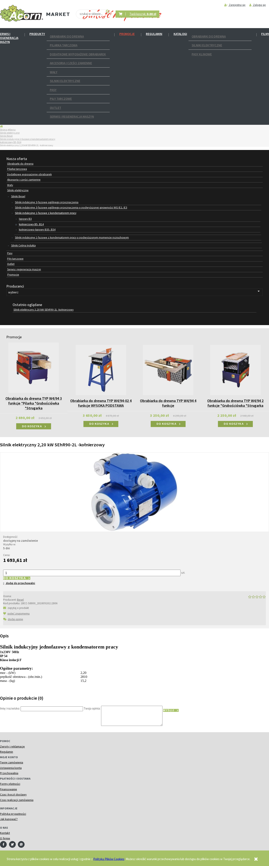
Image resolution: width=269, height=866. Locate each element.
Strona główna (8, 129)
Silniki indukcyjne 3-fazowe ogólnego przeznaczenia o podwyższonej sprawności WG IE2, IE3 (71, 207)
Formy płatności (10, 784)
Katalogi (180, 34)
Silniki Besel (6, 135)
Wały (53, 72)
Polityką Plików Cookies (108, 859)
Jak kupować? (9, 819)
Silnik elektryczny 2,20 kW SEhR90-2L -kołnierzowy (43, 309)
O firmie (5, 838)
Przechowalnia (9, 773)
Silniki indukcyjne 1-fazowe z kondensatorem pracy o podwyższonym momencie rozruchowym (72, 237)
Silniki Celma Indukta (23, 245)
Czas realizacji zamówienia (16, 800)
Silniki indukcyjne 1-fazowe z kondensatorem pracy (27, 139)
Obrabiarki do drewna (67, 36)
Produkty (37, 34)
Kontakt (5, 833)
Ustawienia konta (11, 768)
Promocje (127, 34)
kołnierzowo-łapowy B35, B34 (37, 229)
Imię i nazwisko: (10, 708)
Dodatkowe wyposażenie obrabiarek (78, 54)
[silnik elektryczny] (134, 492)
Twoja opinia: (92, 708)
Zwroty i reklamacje (12, 746)
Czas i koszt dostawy (13, 794)
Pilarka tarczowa (63, 45)
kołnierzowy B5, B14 (10, 142)
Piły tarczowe (61, 99)
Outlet (55, 108)
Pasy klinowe (202, 54)
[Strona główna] (21, 13)
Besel (20, 600)
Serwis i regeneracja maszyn (72, 117)
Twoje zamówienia (11, 762)
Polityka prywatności (13, 814)
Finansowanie (8, 789)
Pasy (53, 90)
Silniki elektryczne (65, 81)
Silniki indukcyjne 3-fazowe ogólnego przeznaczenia (46, 202)
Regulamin (154, 34)
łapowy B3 (25, 219)
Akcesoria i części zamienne (71, 63)
